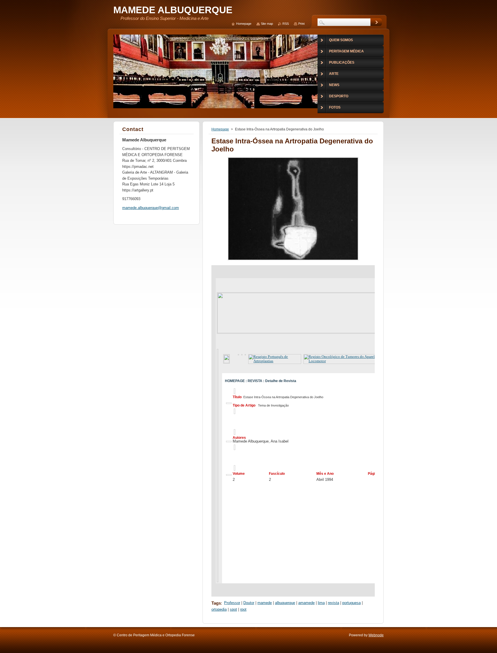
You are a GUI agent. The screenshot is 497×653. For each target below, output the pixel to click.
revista (333, 603)
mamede (264, 603)
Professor (232, 603)
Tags (216, 603)
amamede (306, 603)
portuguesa (351, 603)
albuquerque (285, 603)
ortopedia (219, 609)
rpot (243, 609)
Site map (267, 23)
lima (321, 603)
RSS (285, 23)
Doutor (248, 603)
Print (301, 23)
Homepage (220, 129)
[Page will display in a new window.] (293, 260)
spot (233, 609)
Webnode (376, 635)
